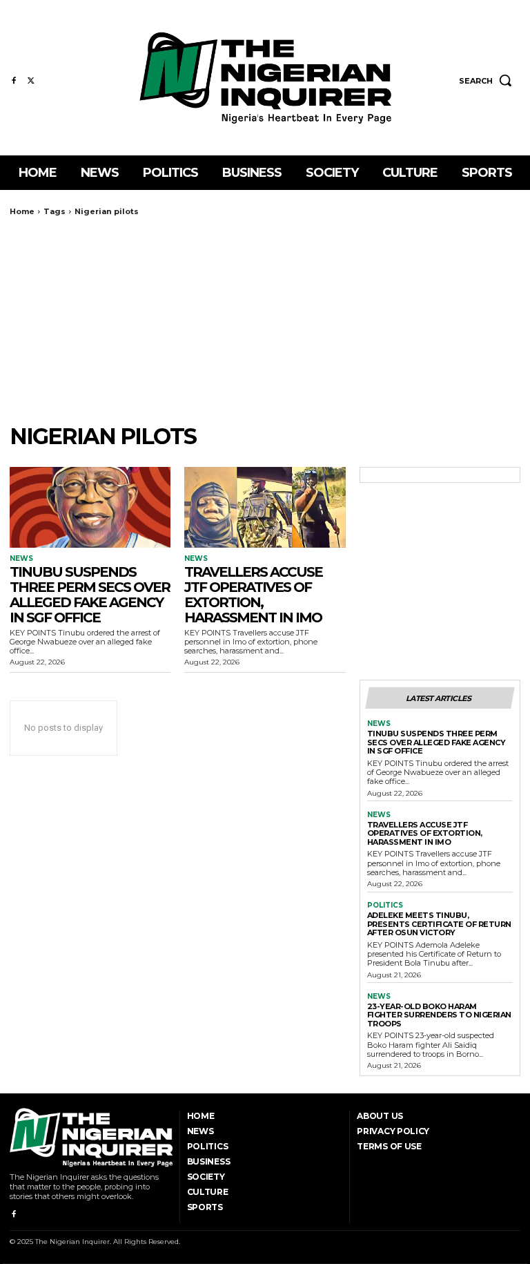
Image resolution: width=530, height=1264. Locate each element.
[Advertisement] (265, 319)
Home (22, 211)
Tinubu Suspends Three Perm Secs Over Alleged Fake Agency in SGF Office (90, 595)
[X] (31, 81)
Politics (385, 905)
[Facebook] (13, 81)
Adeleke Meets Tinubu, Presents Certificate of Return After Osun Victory (439, 923)
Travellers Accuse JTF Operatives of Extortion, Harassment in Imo (253, 595)
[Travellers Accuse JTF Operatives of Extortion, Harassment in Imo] (264, 507)
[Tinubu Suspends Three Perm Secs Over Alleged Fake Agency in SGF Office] (90, 507)
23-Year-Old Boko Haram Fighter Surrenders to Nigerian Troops (439, 1015)
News (21, 559)
